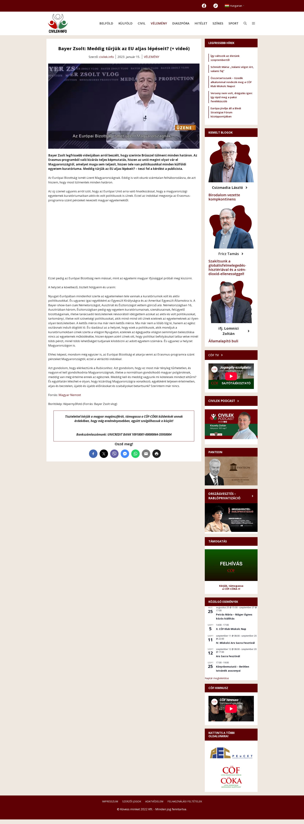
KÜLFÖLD (125, 23)
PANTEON (215, 452)
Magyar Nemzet (70, 395)
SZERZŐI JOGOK (131, 801)
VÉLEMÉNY (159, 23)
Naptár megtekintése (217, 678)
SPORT (233, 23)
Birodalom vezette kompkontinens (224, 197)
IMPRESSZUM (110, 801)
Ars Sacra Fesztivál (228, 656)
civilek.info (106, 57)
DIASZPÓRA (180, 23)
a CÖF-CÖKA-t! (231, 588)
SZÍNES (218, 23)
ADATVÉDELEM (154, 801)
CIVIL (141, 23)
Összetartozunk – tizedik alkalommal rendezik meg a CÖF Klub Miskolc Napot (231, 82)
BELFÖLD (106, 23)
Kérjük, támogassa (231, 585)
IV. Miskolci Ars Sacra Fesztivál (235, 642)
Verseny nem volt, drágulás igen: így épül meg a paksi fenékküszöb (232, 97)
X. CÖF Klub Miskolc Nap (231, 629)
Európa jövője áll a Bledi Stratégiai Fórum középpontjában (226, 112)
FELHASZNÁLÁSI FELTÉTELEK (184, 801)
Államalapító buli (223, 341)
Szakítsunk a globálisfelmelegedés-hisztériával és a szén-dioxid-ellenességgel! (227, 267)
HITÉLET (201, 23)
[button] (245, 23)
